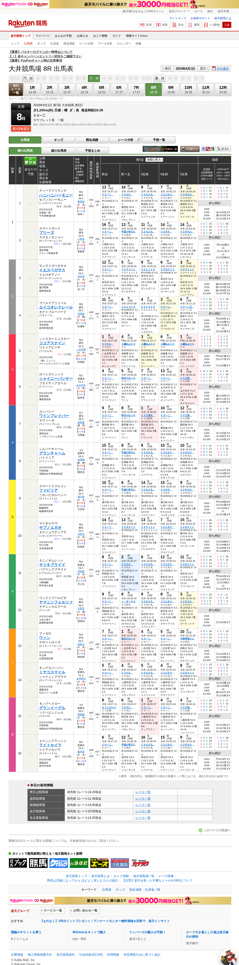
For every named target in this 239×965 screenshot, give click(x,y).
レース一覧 (143, 792)
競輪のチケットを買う (26, 932)
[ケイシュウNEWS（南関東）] (58, 863)
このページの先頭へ (217, 830)
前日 (168, 68)
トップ (15, 43)
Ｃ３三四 (186, 378)
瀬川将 (81, 496)
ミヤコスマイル (52, 672)
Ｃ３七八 (108, 344)
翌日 (203, 68)
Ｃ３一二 (108, 194)
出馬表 (28, 43)
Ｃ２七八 (127, 194)
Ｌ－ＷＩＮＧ (128, 601)
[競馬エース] (99, 863)
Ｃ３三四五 (148, 415)
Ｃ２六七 (166, 231)
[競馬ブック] (18, 863)
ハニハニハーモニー (56, 195)
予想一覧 (159, 139)
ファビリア (48, 490)
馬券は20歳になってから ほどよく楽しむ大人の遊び (82, 880)
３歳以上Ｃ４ (187, 344)
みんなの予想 (63, 35)
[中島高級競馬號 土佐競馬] (120, 863)
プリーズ (46, 233)
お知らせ (82, 35)
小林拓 (81, 239)
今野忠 (81, 608)
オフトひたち (109, 707)
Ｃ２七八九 (148, 194)
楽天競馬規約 (65, 954)
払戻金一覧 (152, 889)
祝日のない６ (128, 378)
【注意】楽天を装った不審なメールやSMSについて (157, 880)
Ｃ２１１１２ (148, 269)
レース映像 (166, 876)
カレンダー (124, 43)
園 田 (159, 78)
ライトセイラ (50, 745)
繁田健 (81, 422)
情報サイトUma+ (137, 35)
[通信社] (79, 863)
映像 (138, 43)
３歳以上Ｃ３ (128, 344)
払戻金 (54, 43)
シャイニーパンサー (56, 379)
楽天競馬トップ (20, 35)
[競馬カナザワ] (140, 863)
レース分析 (86, 43)
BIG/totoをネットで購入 (89, 932)
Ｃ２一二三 (187, 306)
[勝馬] (38, 863)
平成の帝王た (128, 231)
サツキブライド (52, 565)
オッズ (41, 43)
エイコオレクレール (56, 307)
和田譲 (81, 571)
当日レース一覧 (16, 89)
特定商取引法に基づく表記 (142, 954)
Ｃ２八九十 (168, 194)
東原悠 (81, 201)
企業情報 (17, 954)
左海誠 (81, 459)
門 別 (28, 78)
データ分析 (105, 43)
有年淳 (81, 276)
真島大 (81, 644)
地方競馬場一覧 (143, 876)
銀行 (210, 11)
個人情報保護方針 (40, 954)
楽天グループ (178, 11)
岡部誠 (81, 714)
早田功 (81, 534)
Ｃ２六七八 (187, 194)
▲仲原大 (81, 678)
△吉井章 (81, 349)
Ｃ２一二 (166, 306)
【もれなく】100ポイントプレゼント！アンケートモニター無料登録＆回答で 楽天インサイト (105, 921)
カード (198, 11)
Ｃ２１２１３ (148, 306)
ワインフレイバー (54, 416)
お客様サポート (200, 18)
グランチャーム (52, 453)
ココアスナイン (52, 343)
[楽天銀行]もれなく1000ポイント (143, 11)
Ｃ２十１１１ (128, 269)
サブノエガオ (50, 528)
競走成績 (69, 43)
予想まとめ (92, 150)
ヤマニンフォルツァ (56, 602)
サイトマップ (177, 18)
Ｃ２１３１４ (128, 306)
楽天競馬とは (222, 18)
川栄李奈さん (187, 638)
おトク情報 (100, 35)
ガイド (116, 35)
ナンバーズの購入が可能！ (147, 932)
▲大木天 (81, 385)
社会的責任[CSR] (91, 954)
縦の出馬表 (59, 150)
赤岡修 (81, 313)
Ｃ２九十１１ (168, 269)
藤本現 (81, 751)
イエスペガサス (52, 270)
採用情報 (113, 954)
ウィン (44, 638)
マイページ (43, 35)
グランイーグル (52, 708)
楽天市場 (223, 11)
